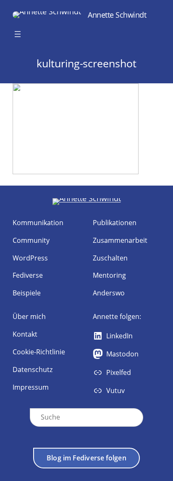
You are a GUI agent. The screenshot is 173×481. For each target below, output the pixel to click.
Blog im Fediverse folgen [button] (86, 457)
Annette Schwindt (117, 14)
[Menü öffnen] (18, 34)
